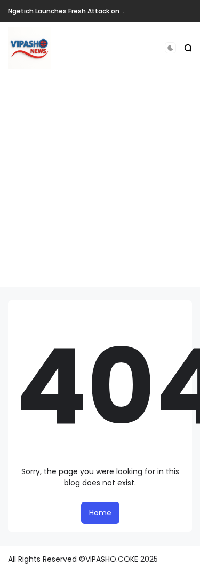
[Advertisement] (100, 187)
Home (100, 512)
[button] (170, 47)
